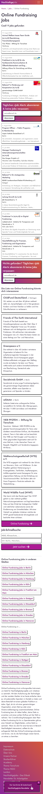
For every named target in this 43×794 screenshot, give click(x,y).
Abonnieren (8, 118)
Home (3, 8)
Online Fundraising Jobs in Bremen (17, 609)
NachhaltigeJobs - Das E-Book (16, 775)
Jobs (10, 8)
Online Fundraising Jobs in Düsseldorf (18, 604)
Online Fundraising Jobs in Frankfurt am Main (19, 591)
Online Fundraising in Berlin (14, 632)
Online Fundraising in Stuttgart (15, 660)
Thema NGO (9, 768)
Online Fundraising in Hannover (16, 682)
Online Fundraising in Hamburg (16, 643)
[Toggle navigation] (38, 2)
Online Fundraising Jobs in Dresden (17, 615)
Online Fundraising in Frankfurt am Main (19, 654)
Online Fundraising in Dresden (15, 676)
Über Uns (7, 752)
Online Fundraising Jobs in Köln (16, 584)
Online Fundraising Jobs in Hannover (18, 620)
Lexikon (6, 772)
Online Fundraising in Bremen (15, 671)
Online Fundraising (20, 523)
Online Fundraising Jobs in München (18, 573)
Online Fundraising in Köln (13, 648)
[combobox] (21, 540)
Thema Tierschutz (11, 765)
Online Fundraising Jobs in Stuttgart (17, 598)
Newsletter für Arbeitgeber (15, 778)
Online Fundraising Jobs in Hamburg (18, 578)
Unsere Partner (10, 756)
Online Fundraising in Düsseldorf (16, 665)
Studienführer (9, 759)
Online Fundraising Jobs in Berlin (16, 567)
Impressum (8, 746)
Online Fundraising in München (15, 637)
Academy (7, 762)
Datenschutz (8, 749)
